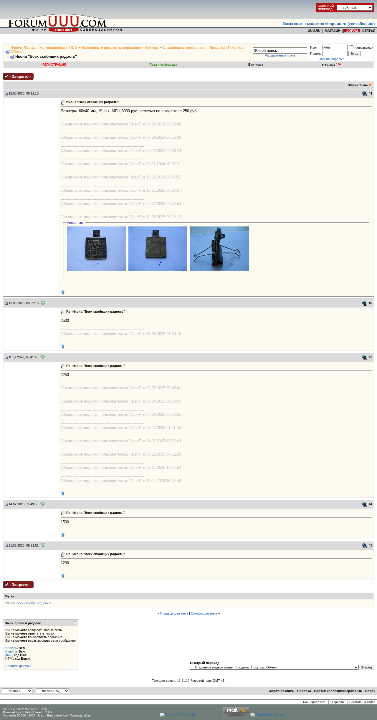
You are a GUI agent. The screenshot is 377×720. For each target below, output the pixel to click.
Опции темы (358, 85)
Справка (304, 691)
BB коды (11, 648)
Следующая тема (204, 613)
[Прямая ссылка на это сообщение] (365, 94)
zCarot (88, 715)
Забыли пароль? (331, 59)
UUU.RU (314, 30)
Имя (313, 47)
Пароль (315, 53)
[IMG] (9, 655)
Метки (9, 596)
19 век (10, 603)
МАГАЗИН (332, 30)
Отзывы (331, 65)
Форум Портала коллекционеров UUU (44, 48)
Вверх (370, 691)
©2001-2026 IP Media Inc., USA (25, 709)
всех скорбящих (28, 603)
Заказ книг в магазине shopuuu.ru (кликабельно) (328, 23)
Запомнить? (363, 48)
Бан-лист (255, 64)
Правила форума (163, 64)
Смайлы (11, 651)
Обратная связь (281, 691)
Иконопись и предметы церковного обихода (119, 48)
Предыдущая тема (174, 613)
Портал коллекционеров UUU (338, 691)
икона (47, 603)
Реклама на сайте (362, 702)
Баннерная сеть (314, 702)
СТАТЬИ (369, 30)
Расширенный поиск (280, 55)
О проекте (338, 702)
